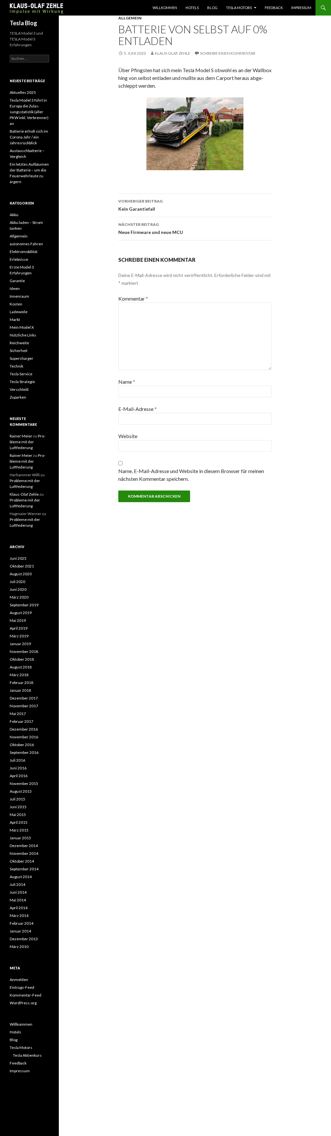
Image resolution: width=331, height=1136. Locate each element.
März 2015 (19, 830)
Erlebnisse (19, 259)
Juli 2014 (17, 884)
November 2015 (24, 783)
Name (126, 382)
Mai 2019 (18, 620)
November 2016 (24, 736)
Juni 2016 (18, 768)
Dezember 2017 (24, 698)
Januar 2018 (20, 690)
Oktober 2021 (22, 566)
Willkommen (165, 8)
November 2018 (24, 651)
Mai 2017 (18, 713)
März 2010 (19, 946)
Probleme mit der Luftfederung (27, 442)
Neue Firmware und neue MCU (150, 228)
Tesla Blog (23, 23)
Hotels (192, 8)
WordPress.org (23, 1002)
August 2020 (21, 573)
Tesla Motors (239, 8)
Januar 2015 (20, 837)
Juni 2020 (18, 589)
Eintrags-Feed (22, 987)
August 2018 (21, 667)
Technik (16, 366)
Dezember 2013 (24, 938)
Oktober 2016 (22, 744)
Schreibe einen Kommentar (227, 53)
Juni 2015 (18, 806)
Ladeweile (18, 311)
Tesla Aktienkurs (27, 1055)
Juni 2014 (18, 892)
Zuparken (18, 397)
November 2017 (24, 705)
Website (127, 436)
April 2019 (18, 628)
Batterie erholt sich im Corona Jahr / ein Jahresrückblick (29, 137)
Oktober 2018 (22, 659)
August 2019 (21, 612)
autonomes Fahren (26, 243)
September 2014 (24, 868)
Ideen (15, 288)
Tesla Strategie (22, 381)
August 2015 (21, 791)
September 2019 (24, 604)
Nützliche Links (23, 335)
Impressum (301, 8)
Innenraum (19, 296)
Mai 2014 (18, 900)
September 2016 (24, 752)
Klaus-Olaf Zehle (172, 53)
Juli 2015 (17, 799)
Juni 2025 (18, 558)
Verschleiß (19, 389)
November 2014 (24, 853)
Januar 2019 (20, 643)
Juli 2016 (17, 760)
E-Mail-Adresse (137, 409)
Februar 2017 (21, 721)
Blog (212, 8)
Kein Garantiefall (140, 205)
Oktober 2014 (22, 861)
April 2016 (18, 775)
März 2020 (19, 597)
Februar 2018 (21, 682)
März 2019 (19, 636)
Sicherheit (18, 350)
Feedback (274, 8)
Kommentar (133, 298)
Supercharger (21, 358)
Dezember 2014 (24, 845)
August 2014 (21, 876)
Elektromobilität (23, 251)
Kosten (16, 304)
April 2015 (18, 822)
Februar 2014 (21, 923)
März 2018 (19, 674)
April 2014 (18, 907)
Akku (14, 214)
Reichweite (19, 342)
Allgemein (130, 18)
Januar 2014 (20, 931)
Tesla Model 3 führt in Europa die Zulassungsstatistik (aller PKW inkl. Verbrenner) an (29, 112)
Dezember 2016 (24, 729)
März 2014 (19, 915)
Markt (15, 319)
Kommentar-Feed (25, 995)
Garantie (17, 280)
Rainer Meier (21, 436)
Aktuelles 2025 (23, 92)
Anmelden (19, 979)
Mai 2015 (18, 814)
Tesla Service (21, 373)
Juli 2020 (17, 581)
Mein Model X (22, 327)
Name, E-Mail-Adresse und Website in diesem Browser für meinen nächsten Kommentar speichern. (191, 475)
